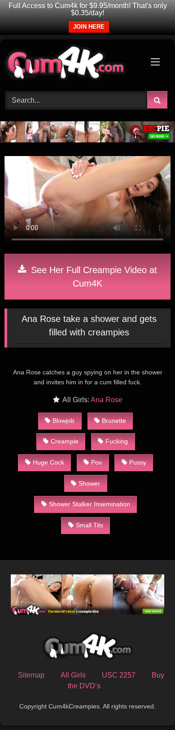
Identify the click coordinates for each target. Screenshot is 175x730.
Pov (96, 462)
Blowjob (63, 420)
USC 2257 (119, 675)
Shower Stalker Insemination (89, 504)
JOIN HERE (89, 26)
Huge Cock (48, 462)
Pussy (137, 462)
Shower (89, 483)
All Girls (73, 675)
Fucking (116, 441)
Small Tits (89, 525)
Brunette (114, 420)
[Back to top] (147, 703)
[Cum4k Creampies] (71, 64)
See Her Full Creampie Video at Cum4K (92, 276)
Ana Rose (106, 400)
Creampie (65, 441)
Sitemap (31, 675)
